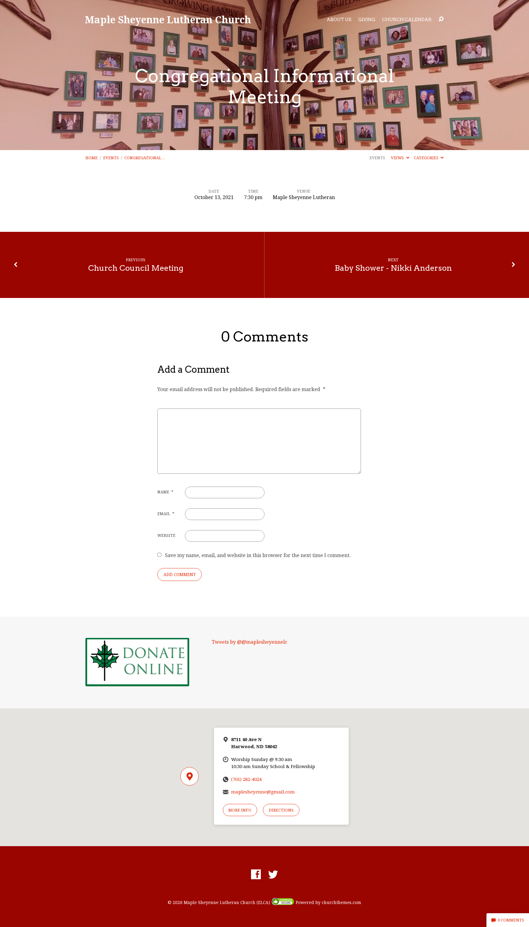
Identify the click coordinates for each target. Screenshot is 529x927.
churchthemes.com (341, 902)
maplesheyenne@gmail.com (263, 792)
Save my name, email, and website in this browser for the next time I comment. (258, 555)
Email (165, 513)
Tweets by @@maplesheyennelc (249, 642)
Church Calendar (407, 19)
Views (398, 158)
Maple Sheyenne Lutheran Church (168, 19)
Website (166, 535)
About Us (339, 19)
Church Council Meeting (135, 268)
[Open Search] (441, 19)
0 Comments (510, 920)
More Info (239, 810)
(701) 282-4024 (246, 779)
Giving (366, 19)
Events (111, 158)
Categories (426, 158)
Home (91, 158)
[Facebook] (256, 874)
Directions (281, 810)
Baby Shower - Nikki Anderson (393, 268)
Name (165, 492)
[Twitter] (273, 874)
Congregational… (144, 158)
